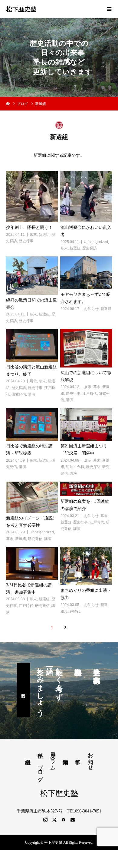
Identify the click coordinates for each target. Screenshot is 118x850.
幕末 (33, 234)
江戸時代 (89, 393)
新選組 (44, 234)
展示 (33, 381)
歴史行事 (26, 241)
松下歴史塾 (21, 9)
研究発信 (18, 394)
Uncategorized (96, 242)
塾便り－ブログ (40, 764)
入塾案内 (23, 690)
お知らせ (91, 309)
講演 (31, 394)
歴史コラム (53, 758)
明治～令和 (75, 467)
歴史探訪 (89, 248)
